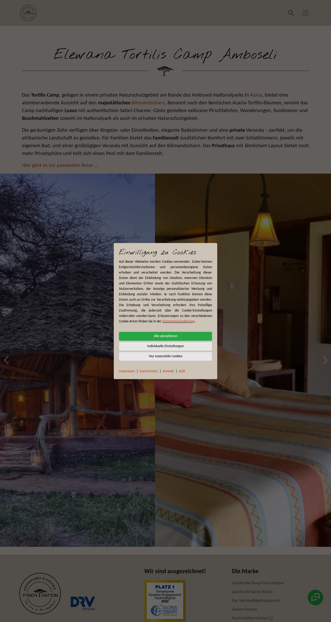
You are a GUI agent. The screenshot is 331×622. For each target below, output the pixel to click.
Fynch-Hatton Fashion (250, 618)
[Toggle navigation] (305, 13)
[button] (6, 360)
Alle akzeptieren (165, 336)
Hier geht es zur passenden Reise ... (60, 165)
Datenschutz (149, 371)
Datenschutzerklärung (178, 321)
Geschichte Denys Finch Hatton (258, 583)
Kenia (256, 95)
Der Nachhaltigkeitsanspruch (256, 601)
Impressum (127, 371)
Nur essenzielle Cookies (165, 356)
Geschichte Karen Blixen (252, 592)
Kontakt (168, 371)
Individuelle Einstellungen (165, 346)
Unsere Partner (245, 610)
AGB (182, 371)
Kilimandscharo (148, 103)
